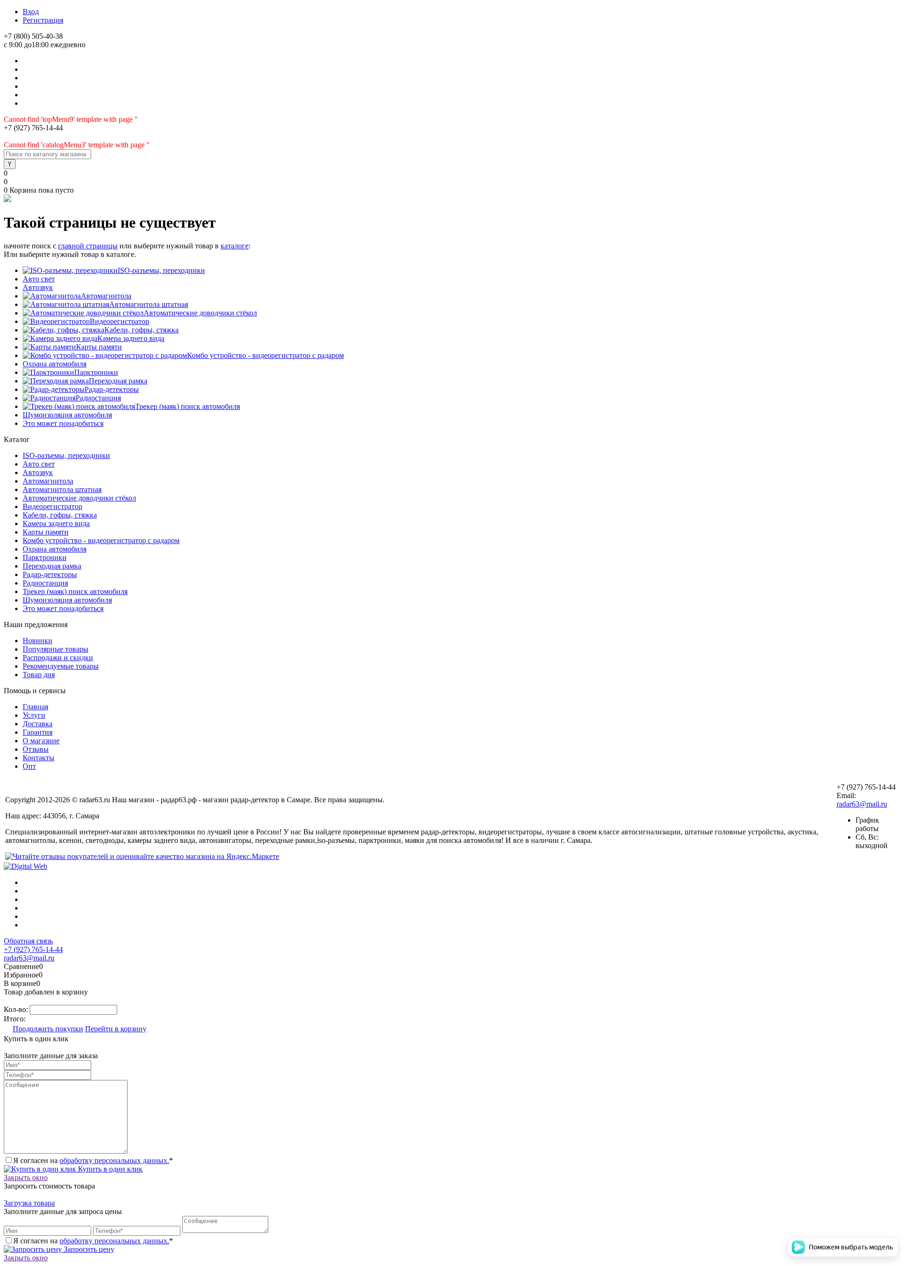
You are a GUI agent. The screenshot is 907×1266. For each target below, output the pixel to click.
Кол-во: (17, 1009)
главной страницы (88, 246)
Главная (35, 707)
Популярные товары (55, 649)
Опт (29, 766)
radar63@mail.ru (862, 804)
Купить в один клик (109, 1169)
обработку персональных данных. (114, 1160)
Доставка (37, 724)
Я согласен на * (93, 1160)
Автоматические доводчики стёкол (200, 313)
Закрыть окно (26, 1177)
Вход (31, 12)
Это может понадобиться (63, 423)
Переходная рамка (118, 381)
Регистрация (43, 20)
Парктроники (96, 372)
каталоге (234, 246)
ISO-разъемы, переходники (161, 270)
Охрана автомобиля (54, 364)
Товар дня (39, 675)
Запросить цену (88, 1249)
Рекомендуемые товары (61, 666)
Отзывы (36, 749)
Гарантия (37, 732)
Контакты (38, 758)
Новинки (37, 641)
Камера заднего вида (130, 338)
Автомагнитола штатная (148, 304)
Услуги (34, 715)
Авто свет (39, 279)
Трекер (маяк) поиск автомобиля (187, 406)
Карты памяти (99, 347)
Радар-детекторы (112, 389)
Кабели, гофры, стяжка (141, 330)
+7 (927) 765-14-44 (33, 949)
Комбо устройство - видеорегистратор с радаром (265, 355)
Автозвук (38, 287)
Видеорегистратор (119, 321)
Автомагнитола (106, 296)
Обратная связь (28, 941)
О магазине (41, 741)
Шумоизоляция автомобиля (67, 415)
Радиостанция (98, 398)
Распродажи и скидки (58, 658)
